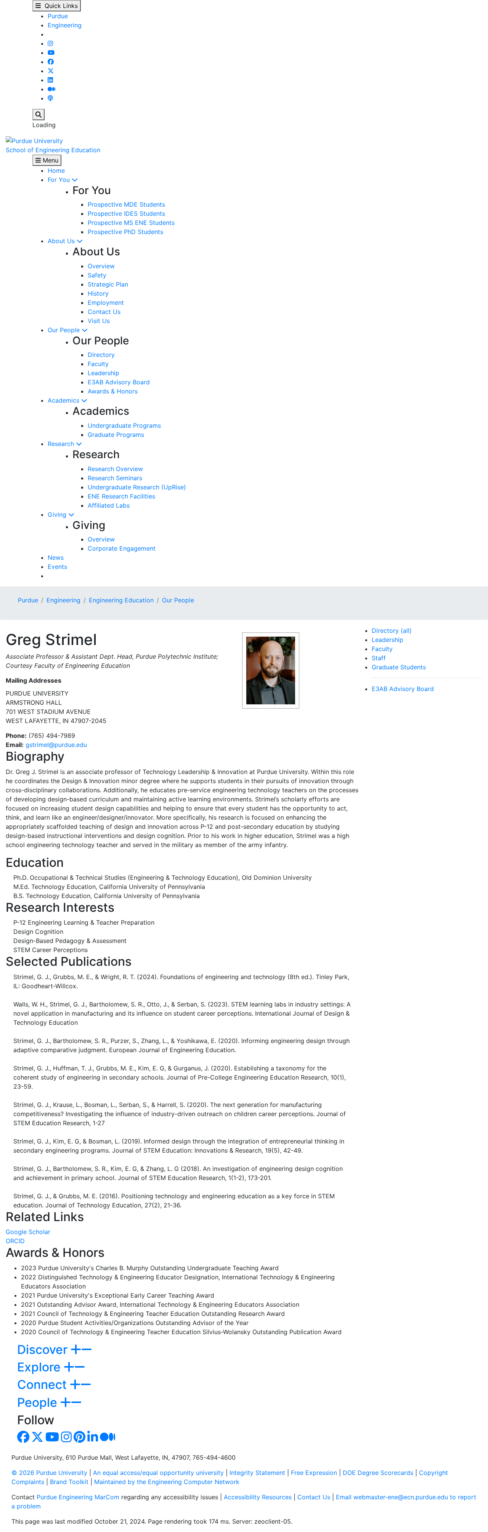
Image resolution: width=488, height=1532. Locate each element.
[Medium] (51, 89)
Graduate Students (399, 667)
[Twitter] (51, 71)
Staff (379, 658)
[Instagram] (50, 43)
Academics (64, 400)
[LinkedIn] (50, 80)
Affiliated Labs (109, 505)
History (98, 293)
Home (56, 170)
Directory (101, 354)
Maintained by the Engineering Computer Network (166, 1482)
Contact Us (104, 311)
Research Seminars (115, 478)
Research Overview (115, 469)
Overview (101, 266)
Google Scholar (28, 1232)
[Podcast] (50, 98)
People (38, 1402)
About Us (62, 241)
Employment (106, 302)
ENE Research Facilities (121, 496)
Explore (40, 1367)
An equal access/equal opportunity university (158, 1472)
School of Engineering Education (53, 150)
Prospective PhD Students (125, 232)
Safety (97, 275)
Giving (58, 514)
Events (57, 566)
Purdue (58, 16)
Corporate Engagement (122, 548)
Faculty (98, 364)
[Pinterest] (79, 1439)
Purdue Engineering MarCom (78, 1497)
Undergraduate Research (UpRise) (137, 487)
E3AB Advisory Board (119, 382)
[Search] (38, 114)
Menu (49, 160)
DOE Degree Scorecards (378, 1472)
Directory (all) (392, 630)
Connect (43, 1384)
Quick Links (59, 6)
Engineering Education (121, 600)
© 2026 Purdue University (49, 1472)
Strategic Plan (108, 284)
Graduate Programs (116, 434)
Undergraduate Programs (124, 425)
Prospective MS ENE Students (131, 222)
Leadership (103, 373)
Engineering (65, 25)
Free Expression (314, 1472)
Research (62, 443)
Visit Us (99, 321)
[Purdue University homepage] (34, 140)
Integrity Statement (257, 1472)
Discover (44, 1349)
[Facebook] (51, 61)
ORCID (15, 1241)
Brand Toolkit (69, 1482)
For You (60, 179)
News (56, 557)
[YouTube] (51, 52)
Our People (65, 330)
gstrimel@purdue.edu (56, 744)
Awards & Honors (113, 391)
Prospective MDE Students (126, 204)
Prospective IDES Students (126, 213)
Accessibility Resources (258, 1497)
